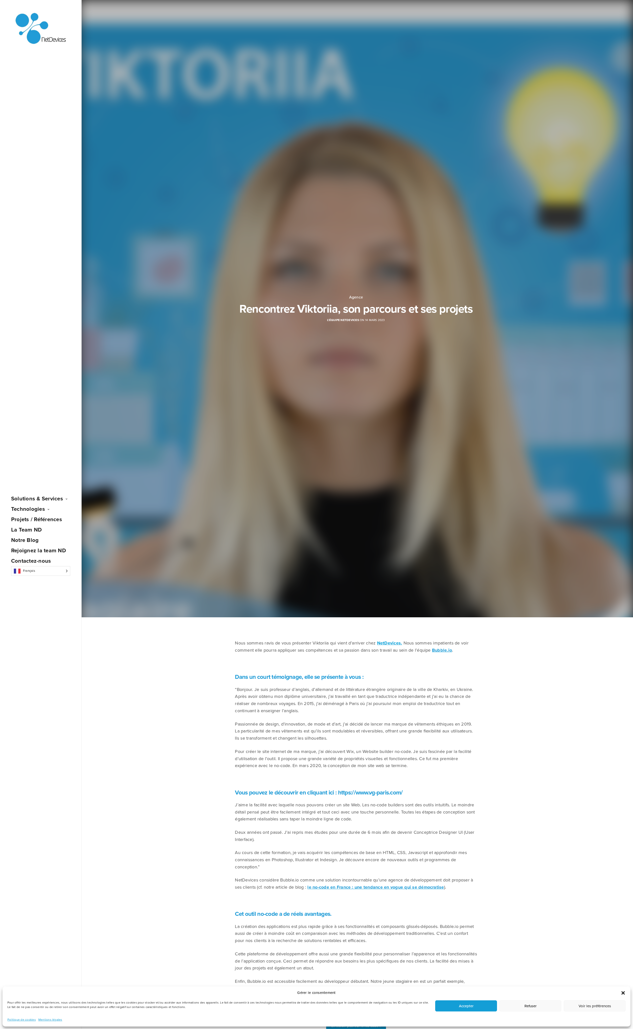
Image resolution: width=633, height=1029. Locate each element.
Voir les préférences (595, 1006)
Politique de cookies (21, 1019)
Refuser (530, 1006)
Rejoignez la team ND (38, 550)
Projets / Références (36, 519)
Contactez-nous (31, 561)
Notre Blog (25, 540)
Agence (356, 297)
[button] (623, 992)
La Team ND (26, 530)
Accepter (466, 1006)
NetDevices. (389, 643)
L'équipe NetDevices (343, 320)
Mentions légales (50, 1019)
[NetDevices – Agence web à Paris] (40, 28)
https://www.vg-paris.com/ (370, 792)
